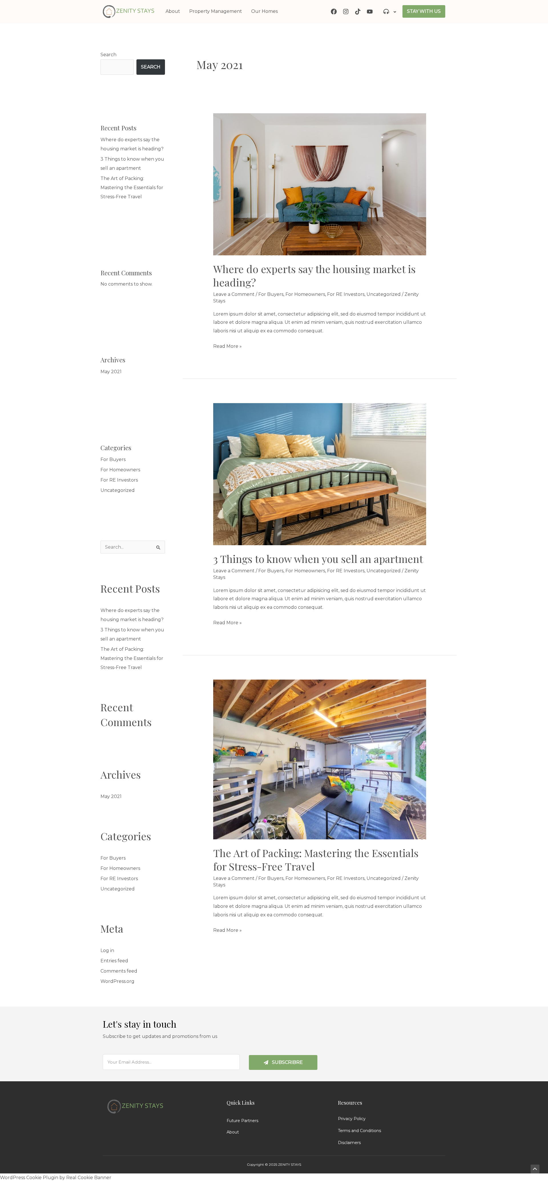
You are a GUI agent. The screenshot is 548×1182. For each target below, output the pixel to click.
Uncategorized (117, 490)
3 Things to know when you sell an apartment (318, 558)
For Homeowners (120, 469)
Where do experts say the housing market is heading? (314, 275)
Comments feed (118, 971)
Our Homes (264, 11)
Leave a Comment (234, 294)
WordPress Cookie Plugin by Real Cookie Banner (55, 1177)
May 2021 (111, 371)
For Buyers (113, 459)
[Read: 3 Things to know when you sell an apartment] (319, 473)
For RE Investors (119, 480)
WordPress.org (117, 981)
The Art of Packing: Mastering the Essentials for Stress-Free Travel (131, 187)
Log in (107, 950)
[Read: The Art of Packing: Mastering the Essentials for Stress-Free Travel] (319, 759)
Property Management (215, 11)
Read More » (227, 345)
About (173, 11)
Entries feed (114, 960)
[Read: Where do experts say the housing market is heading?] (319, 184)
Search (108, 54)
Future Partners (242, 1120)
